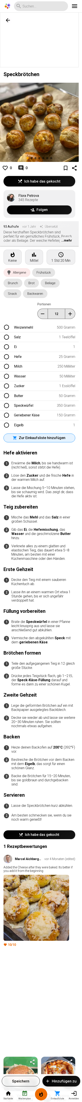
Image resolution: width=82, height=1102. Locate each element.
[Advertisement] (41, 40)
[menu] (74, 6)
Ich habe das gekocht (42, 181)
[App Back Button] (7, 20)
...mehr (66, 240)
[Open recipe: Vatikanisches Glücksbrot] (20, 1074)
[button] (16, 272)
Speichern (20, 1081)
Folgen (42, 210)
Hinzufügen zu (64, 1081)
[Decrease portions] (42, 314)
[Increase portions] (70, 314)
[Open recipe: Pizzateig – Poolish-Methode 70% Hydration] (58, 1074)
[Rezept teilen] (32, 1062)
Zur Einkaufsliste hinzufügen (42, 438)
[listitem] (39, 327)
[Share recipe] (74, 168)
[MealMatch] (41, 1095)
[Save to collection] (65, 168)
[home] (7, 6)
